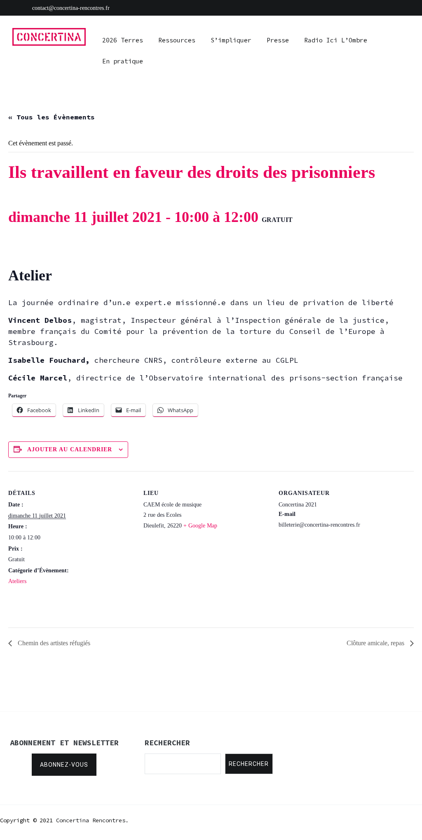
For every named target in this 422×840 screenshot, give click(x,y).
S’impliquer (231, 40)
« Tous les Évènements (51, 117)
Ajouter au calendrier (69, 449)
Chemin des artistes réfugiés (53, 642)
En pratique (122, 61)
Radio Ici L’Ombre (335, 40)
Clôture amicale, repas (376, 642)
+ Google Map (200, 526)
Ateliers (17, 581)
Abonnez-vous (64, 764)
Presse (278, 40)
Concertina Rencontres (90, 820)
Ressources (176, 40)
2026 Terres (122, 40)
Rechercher (249, 764)
